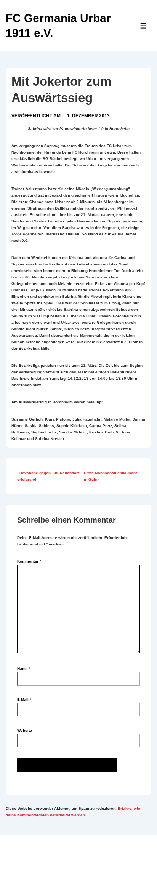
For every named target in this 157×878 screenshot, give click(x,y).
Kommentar (29, 561)
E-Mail (23, 699)
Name (22, 669)
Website (24, 730)
